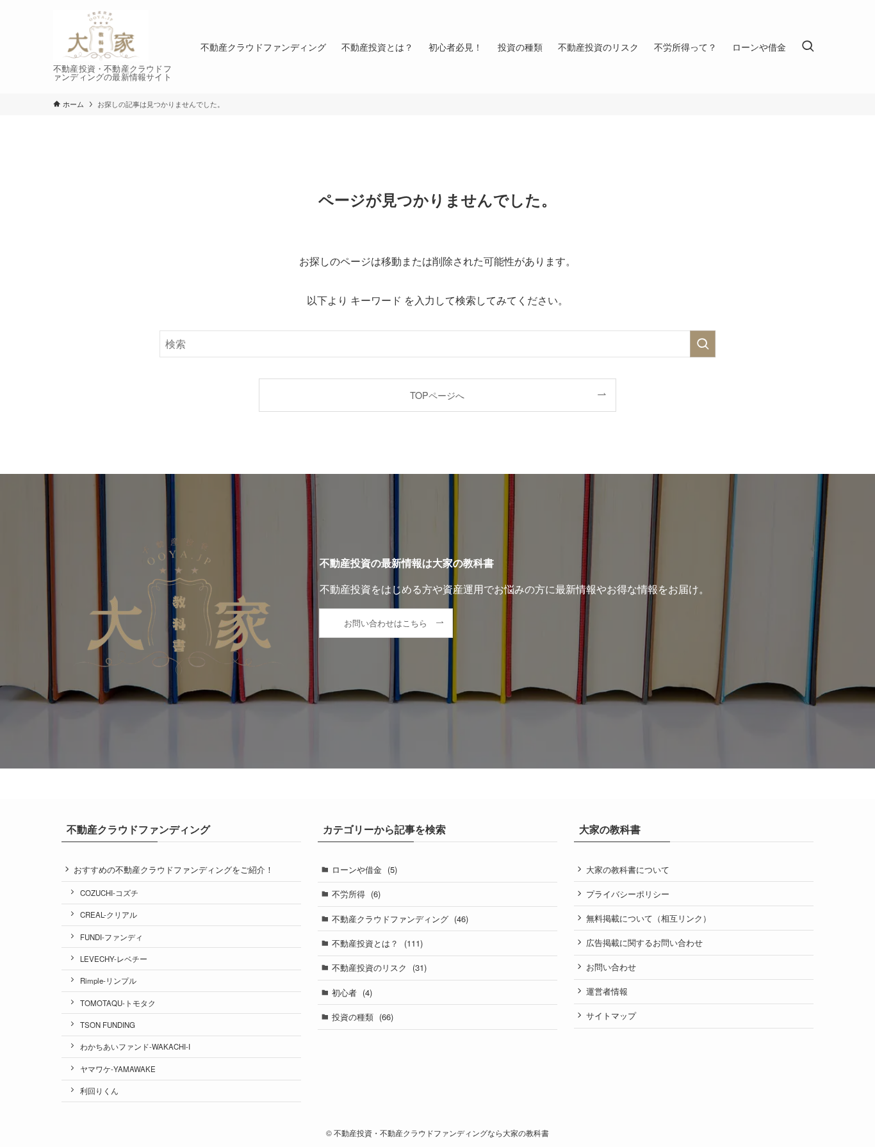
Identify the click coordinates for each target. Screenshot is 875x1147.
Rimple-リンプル (108, 980)
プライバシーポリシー (627, 894)
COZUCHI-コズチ (109, 893)
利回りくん (99, 1091)
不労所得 (356, 894)
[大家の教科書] (101, 35)
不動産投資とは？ (377, 943)
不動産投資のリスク (379, 967)
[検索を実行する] (703, 343)
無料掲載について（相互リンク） (648, 918)
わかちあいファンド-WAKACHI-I (135, 1046)
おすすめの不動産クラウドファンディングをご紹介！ (174, 869)
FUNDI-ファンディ (111, 937)
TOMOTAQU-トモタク (118, 1003)
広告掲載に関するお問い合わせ (644, 942)
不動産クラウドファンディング (400, 919)
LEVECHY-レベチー (113, 959)
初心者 (352, 992)
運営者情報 (607, 991)
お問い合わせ (611, 967)
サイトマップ (611, 1015)
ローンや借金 (364, 869)
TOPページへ (437, 395)
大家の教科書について (627, 869)
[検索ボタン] (808, 47)
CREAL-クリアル (108, 914)
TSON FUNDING (107, 1025)
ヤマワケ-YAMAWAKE (118, 1069)
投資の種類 (362, 1017)
